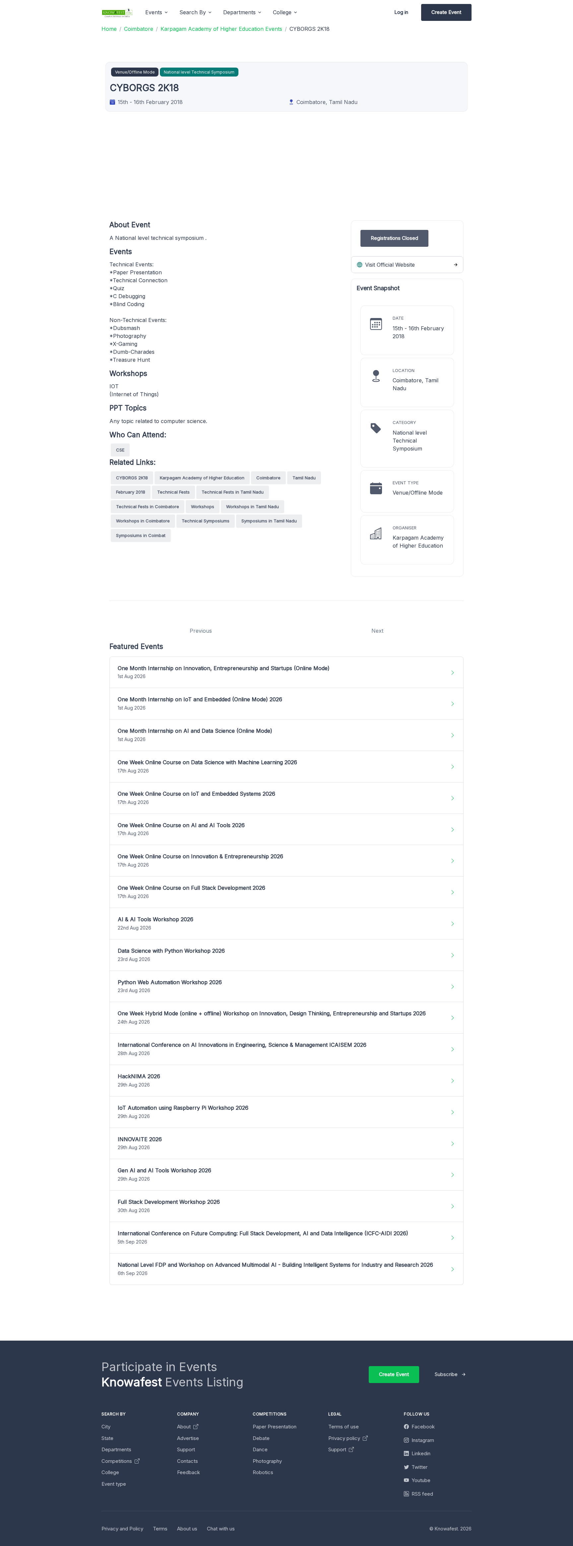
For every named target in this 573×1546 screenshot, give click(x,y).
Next (377, 630)
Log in (401, 12)
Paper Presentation (274, 1426)
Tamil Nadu (304, 477)
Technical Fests (173, 492)
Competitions (117, 1461)
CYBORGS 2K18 (132, 477)
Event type (113, 1484)
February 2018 (130, 492)
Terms (160, 1528)
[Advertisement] (308, 174)
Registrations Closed (394, 238)
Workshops (202, 506)
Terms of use (343, 1426)
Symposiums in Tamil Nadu (269, 520)
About (184, 1426)
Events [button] (153, 12)
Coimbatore (268, 477)
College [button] (282, 12)
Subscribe (446, 1374)
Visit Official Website (389, 264)
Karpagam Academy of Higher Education (202, 477)
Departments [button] (239, 12)
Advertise (188, 1438)
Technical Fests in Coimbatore (147, 506)
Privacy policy (344, 1438)
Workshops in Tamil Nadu (252, 506)
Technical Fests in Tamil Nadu (233, 492)
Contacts (187, 1461)
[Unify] (117, 12)
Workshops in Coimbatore (143, 520)
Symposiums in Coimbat (140, 535)
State (107, 1438)
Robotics (263, 1472)
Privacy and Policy (122, 1528)
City (105, 1426)
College (110, 1472)
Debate (261, 1438)
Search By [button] (192, 12)
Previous (201, 630)
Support (186, 1449)
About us (187, 1528)
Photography (267, 1461)
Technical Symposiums (205, 520)
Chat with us (221, 1528)
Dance (260, 1449)
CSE (120, 450)
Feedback (188, 1472)
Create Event (446, 12)
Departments (116, 1449)
